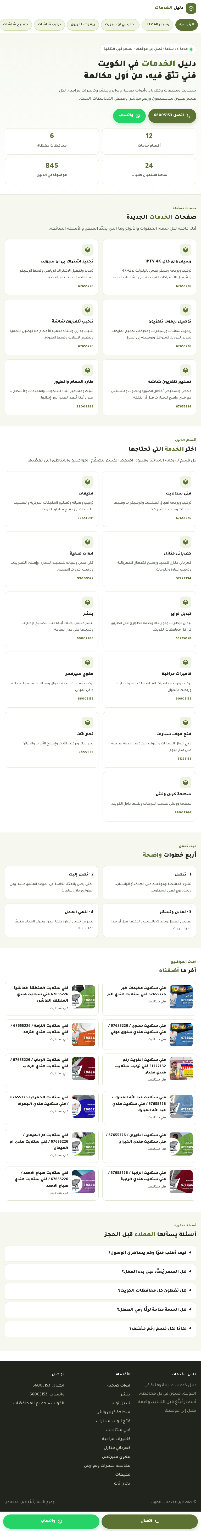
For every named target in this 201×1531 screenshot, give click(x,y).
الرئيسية (186, 24)
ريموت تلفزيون (83, 24)
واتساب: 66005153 (47, 1395)
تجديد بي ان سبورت (120, 24)
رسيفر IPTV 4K (157, 24)
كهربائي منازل (117, 1448)
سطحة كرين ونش (113, 1412)
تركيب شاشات (49, 24)
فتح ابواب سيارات (113, 1421)
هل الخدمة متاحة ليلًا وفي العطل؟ (152, 1310)
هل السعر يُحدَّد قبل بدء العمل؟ (154, 1272)
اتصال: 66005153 (48, 1386)
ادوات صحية (118, 1386)
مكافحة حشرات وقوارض (107, 1466)
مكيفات (122, 1475)
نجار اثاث (122, 1484)
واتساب (126, 116)
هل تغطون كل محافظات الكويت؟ (152, 1291)
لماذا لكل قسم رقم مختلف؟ (158, 1329)
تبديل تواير (120, 1403)
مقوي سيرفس (116, 1457)
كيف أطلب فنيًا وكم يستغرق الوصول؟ (147, 1253)
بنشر (125, 1395)
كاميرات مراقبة (116, 1439)
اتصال (146, 1521)
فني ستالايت (118, 1430)
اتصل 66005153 (169, 116)
